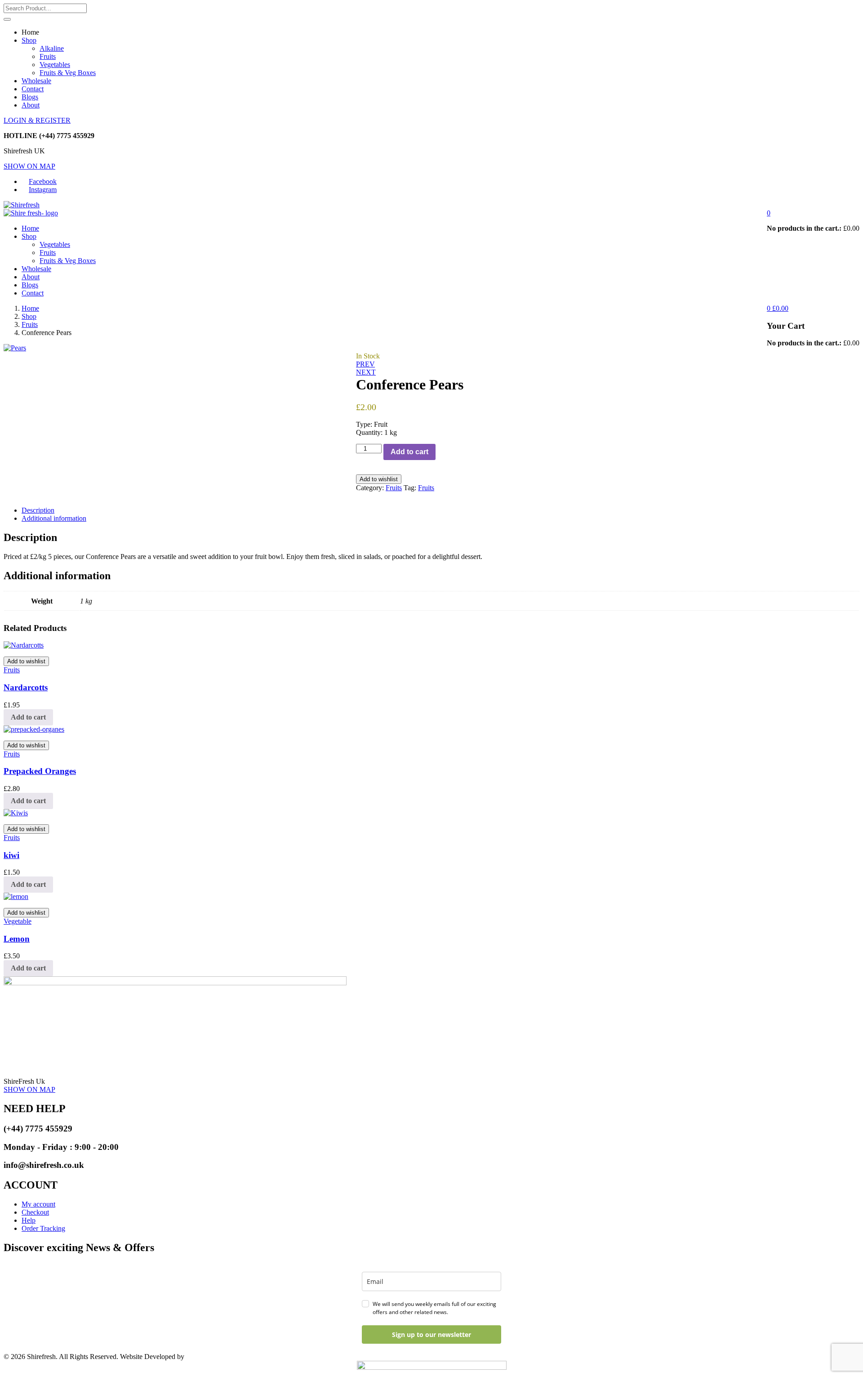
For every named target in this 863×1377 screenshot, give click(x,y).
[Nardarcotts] (24, 645)
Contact (33, 89)
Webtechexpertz (208, 1356)
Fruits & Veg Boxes (68, 72)
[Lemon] (16, 896)
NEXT (366, 372)
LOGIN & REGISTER (37, 120)
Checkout (35, 1212)
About (31, 105)
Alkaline (52, 48)
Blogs (30, 97)
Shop (29, 40)
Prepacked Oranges (40, 771)
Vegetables (55, 64)
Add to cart (409, 452)
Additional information (54, 518)
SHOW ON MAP (29, 166)
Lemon (17, 938)
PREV (365, 364)
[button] (768, 213)
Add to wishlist (379, 479)
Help (29, 1220)
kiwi (11, 855)
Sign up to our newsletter (431, 1334)
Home (30, 228)
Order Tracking (43, 1228)
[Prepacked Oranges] (34, 729)
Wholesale (36, 81)
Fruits (48, 56)
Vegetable (17, 921)
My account (38, 1204)
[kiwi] (16, 813)
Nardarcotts (26, 687)
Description (38, 510)
